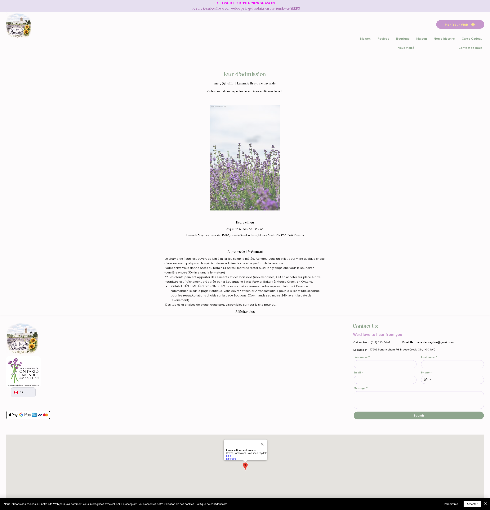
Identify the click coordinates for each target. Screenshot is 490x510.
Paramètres (451, 504)
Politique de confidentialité (211, 504)
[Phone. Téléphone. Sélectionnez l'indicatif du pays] (427, 379)
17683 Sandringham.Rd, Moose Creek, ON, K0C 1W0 (402, 349)
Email (358, 372)
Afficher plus (245, 312)
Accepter (472, 504)
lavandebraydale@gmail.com (435, 342)
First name (362, 357)
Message (361, 388)
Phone (426, 372)
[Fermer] (485, 504)
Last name (429, 357)
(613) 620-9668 (380, 342)
